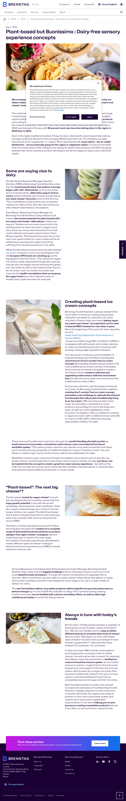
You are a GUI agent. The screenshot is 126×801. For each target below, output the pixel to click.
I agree (89, 117)
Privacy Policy (25, 795)
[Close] (98, 83)
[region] (64, 102)
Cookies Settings (38, 117)
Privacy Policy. (58, 110)
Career (77, 4)
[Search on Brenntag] (121, 12)
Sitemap (60, 795)
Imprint (51, 795)
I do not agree (71, 117)
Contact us (64, 4)
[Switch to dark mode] (122, 4)
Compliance (39, 795)
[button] (122, 243)
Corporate (89, 4)
